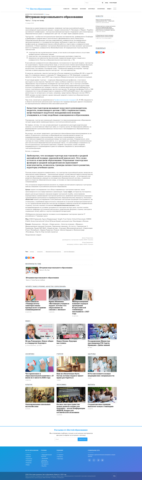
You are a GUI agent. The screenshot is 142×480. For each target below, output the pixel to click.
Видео (109, 8)
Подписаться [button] (82, 439)
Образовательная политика (46, 455)
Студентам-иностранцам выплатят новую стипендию (101, 405)
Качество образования (34, 14)
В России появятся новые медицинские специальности (101, 375)
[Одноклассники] (29, 258)
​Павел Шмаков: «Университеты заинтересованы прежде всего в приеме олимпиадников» (35, 306)
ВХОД (106, 2)
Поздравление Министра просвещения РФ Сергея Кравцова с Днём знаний (99, 343)
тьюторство (40, 251)
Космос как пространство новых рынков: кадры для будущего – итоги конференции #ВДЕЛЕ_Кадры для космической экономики (71, 408)
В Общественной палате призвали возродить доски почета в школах (104, 35)
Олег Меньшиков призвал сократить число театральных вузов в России (105, 42)
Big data (44, 466)
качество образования (69, 251)
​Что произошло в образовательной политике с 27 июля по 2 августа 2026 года (39, 376)
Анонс (104, 31)
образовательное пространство (53, 251)
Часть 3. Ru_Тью (44, 270)
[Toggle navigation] (115, 9)
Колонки (83, 8)
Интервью (91, 8)
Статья (47, 14)
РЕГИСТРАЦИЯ (113, 2)
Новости (66, 8)
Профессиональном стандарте (65, 99)
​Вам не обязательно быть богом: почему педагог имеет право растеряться (70, 376)
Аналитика (101, 8)
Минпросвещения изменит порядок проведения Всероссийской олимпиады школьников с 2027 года (80, 308)
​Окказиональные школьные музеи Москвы (37, 405)
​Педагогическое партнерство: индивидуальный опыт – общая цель (105, 20)
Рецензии (28, 462)
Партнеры (60, 458)
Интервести (45, 464)
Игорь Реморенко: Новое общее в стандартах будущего (39, 342)
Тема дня (75, 8)
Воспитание (105, 22)
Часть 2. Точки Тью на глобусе (35, 280)
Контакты (60, 456)
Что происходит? (107, 38)
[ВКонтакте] (26, 258)
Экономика (45, 458)
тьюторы (32, 251)
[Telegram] (31, 258)
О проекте (60, 454)
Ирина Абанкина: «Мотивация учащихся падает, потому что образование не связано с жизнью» (59, 306)
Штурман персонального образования (55, 268)
